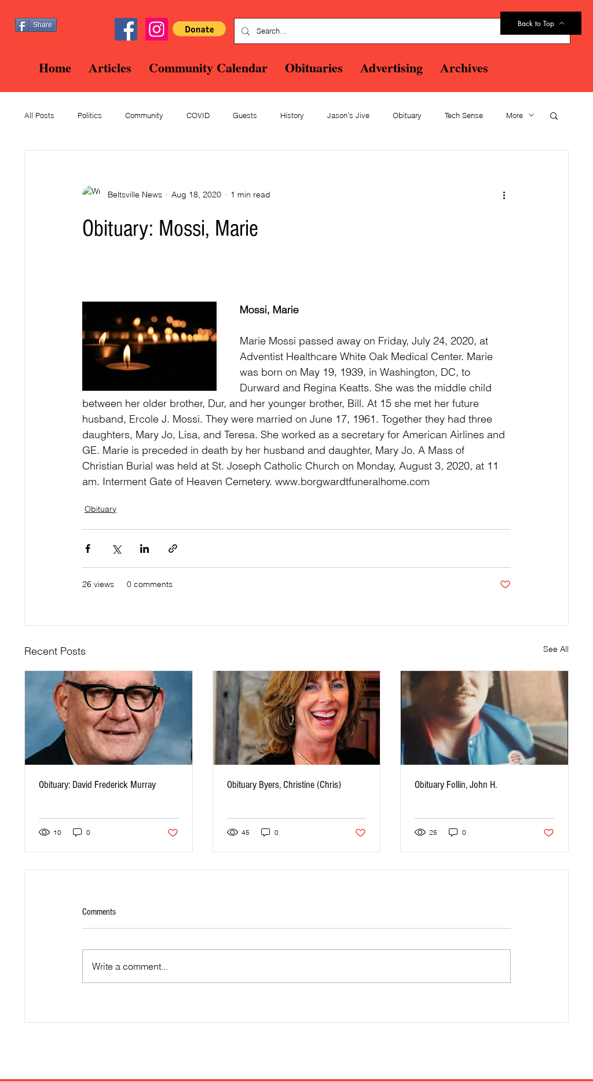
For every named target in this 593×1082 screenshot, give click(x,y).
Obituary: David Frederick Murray (97, 785)
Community (144, 115)
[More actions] (504, 194)
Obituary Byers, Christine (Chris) (284, 785)
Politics (90, 115)
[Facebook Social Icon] (126, 29)
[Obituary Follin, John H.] (484, 718)
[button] (199, 28)
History (292, 115)
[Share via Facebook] (87, 548)
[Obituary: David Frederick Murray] (108, 718)
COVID (198, 115)
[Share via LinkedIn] (144, 548)
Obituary (407, 115)
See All (556, 649)
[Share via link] (172, 548)
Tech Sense (464, 115)
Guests (245, 115)
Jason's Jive (348, 115)
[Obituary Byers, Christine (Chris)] (296, 718)
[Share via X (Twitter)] (116, 548)
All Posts (39, 115)
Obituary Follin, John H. (456, 785)
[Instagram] (156, 29)
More (514, 115)
